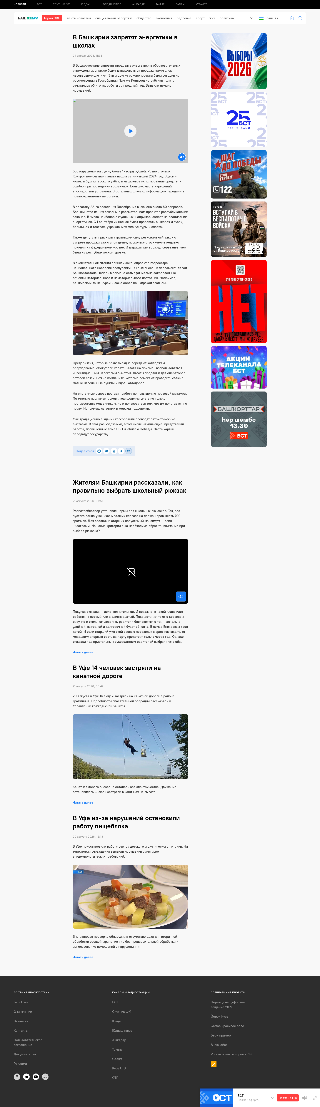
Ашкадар (138, 4)
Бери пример (221, 1035)
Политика (227, 18)
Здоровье (184, 18)
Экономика (164, 18)
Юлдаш (86, 4)
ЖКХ (212, 18)
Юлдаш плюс (111, 4)
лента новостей (79, 18)
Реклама (20, 1064)
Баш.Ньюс (21, 1002)
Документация (25, 1054)
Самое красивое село (227, 1026)
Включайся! (219, 1045)
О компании (23, 1012)
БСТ (39, 4)
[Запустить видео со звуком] (130, 131)
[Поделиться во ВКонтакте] (106, 451)
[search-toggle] (300, 18)
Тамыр (160, 4)
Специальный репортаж (113, 18)
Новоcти (20, 4)
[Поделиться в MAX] (99, 451)
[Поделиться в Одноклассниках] (114, 451)
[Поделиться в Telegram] (121, 451)
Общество (143, 18)
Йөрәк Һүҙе (220, 1016)
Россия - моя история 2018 (231, 1054)
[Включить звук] (181, 597)
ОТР (115, 1078)
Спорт (200, 18)
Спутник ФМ (61, 4)
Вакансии (21, 1021)
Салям (180, 4)
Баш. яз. (272, 18)
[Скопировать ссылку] (129, 451)
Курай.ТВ (201, 4)
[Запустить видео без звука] (182, 157)
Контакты (21, 1031)
